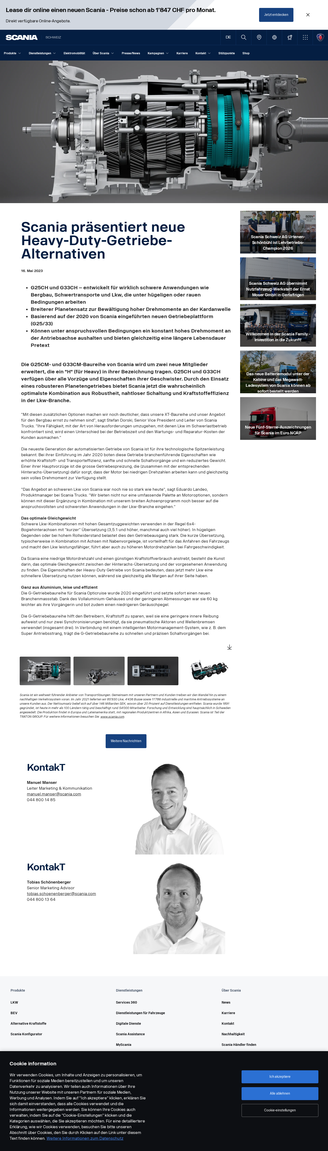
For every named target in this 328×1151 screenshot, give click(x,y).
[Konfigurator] (289, 37)
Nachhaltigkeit (233, 1034)
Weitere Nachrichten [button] (126, 741)
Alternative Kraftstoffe (28, 1024)
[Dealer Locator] (259, 37)
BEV (14, 1013)
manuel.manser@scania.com (54, 794)
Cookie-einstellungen (280, 1110)
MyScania (123, 1045)
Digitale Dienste (128, 1024)
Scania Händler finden (239, 1045)
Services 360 (126, 1002)
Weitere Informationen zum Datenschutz (85, 1138)
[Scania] (22, 37)
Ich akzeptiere (280, 1077)
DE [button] (228, 37)
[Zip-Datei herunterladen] (229, 647)
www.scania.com (112, 716)
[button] (305, 37)
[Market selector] (274, 37)
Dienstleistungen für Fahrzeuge (140, 1013)
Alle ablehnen (280, 1093)
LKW (14, 1002)
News (226, 1002)
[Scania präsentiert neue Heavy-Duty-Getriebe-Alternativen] (45, 671)
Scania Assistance (130, 1034)
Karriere (228, 1013)
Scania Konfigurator (26, 1034)
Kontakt (228, 1024)
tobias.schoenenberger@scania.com (61, 893)
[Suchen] (243, 37)
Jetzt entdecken (276, 15)
